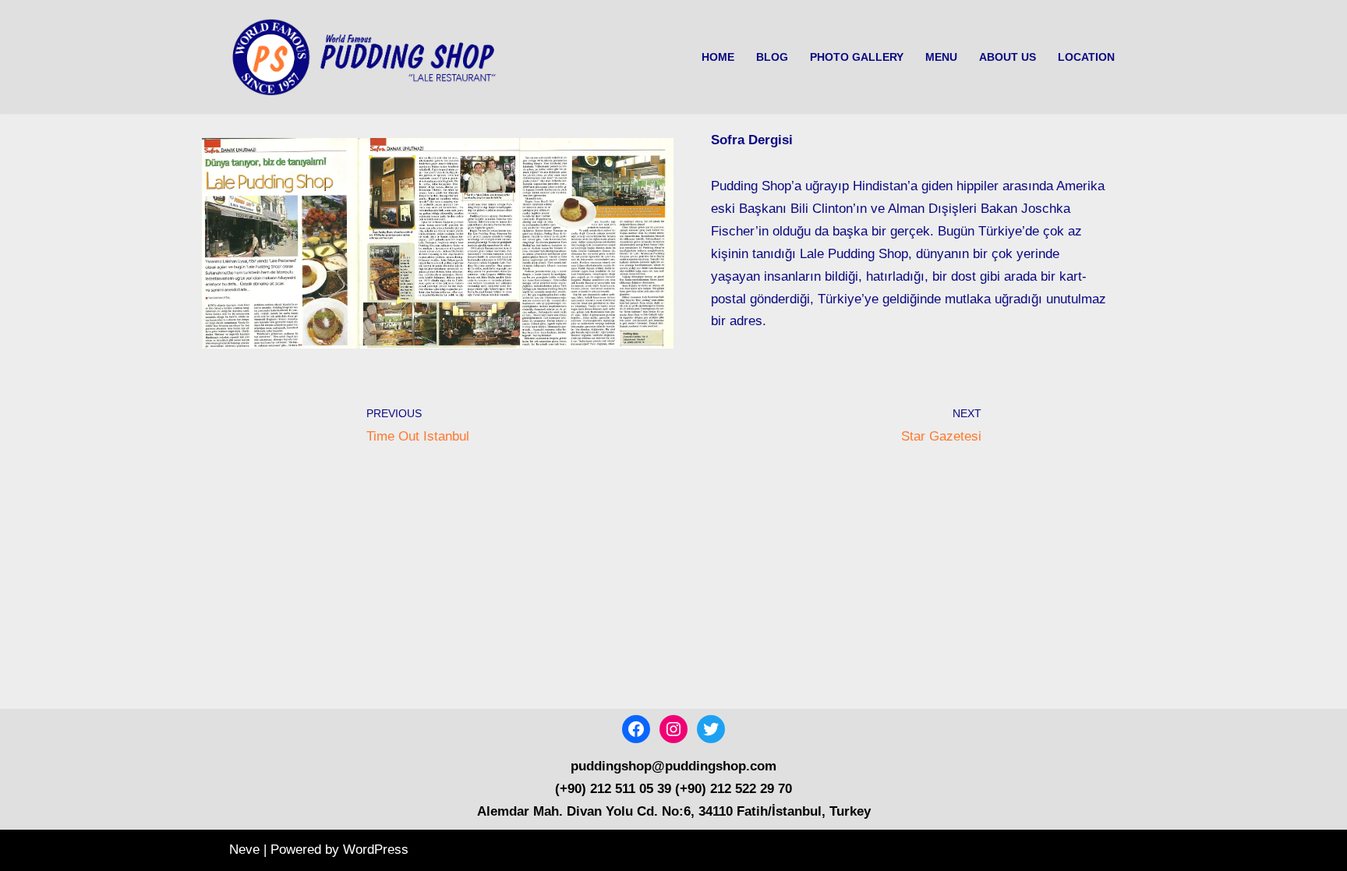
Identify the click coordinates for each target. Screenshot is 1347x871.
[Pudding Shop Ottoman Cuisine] (369, 57)
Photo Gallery (856, 57)
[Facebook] (636, 729)
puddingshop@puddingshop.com (673, 766)
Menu (941, 57)
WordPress (375, 849)
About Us (1007, 57)
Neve (244, 849)
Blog (772, 57)
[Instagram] (673, 729)
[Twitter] (711, 729)
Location (1086, 57)
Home (718, 57)
